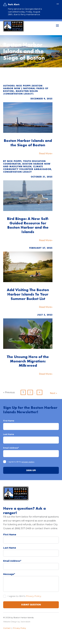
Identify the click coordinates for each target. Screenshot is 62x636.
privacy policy (28, 462)
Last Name (8, 434)
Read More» (45, 153)
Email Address (11, 448)
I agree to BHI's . (21, 462)
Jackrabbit (25, 621)
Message (9, 574)
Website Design (10, 621)
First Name (8, 421)
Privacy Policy (33, 596)
